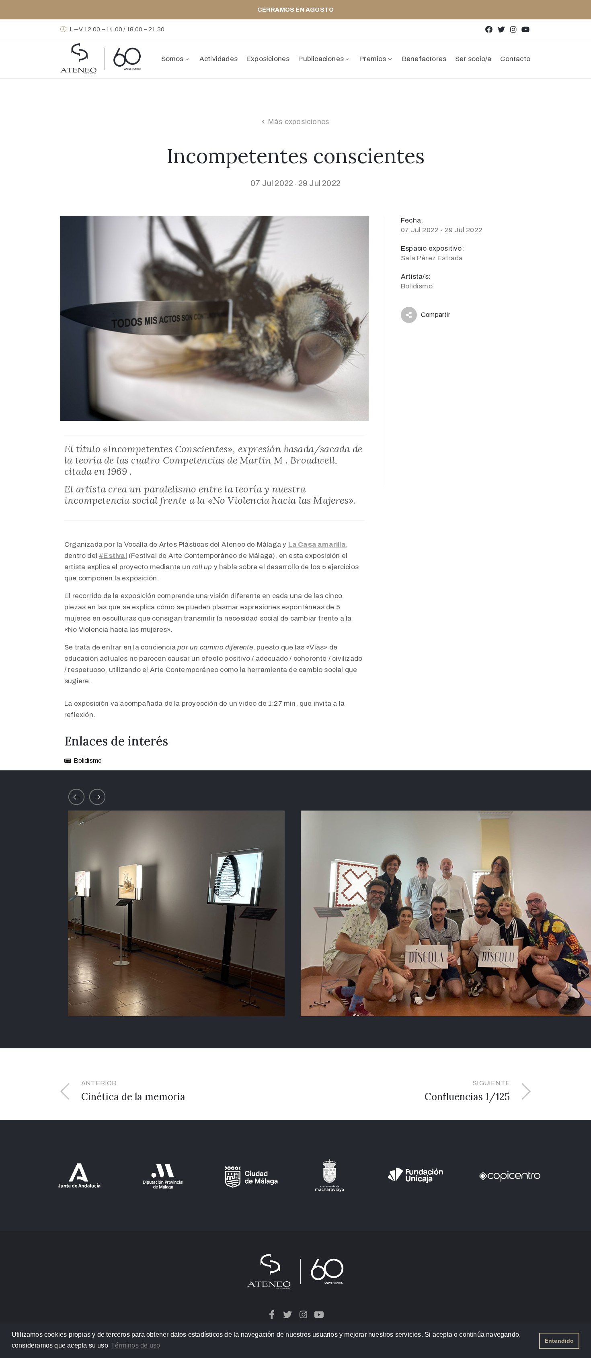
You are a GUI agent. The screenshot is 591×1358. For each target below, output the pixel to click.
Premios (372, 59)
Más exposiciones (298, 122)
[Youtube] (526, 29)
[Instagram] (513, 29)
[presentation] (76, 796)
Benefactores (424, 59)
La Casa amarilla (317, 544)
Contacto (515, 59)
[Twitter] (501, 29)
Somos (172, 59)
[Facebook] (489, 29)
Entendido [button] (559, 1341)
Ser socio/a (473, 59)
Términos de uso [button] (135, 1345)
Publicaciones (321, 59)
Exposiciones (267, 59)
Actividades (218, 59)
